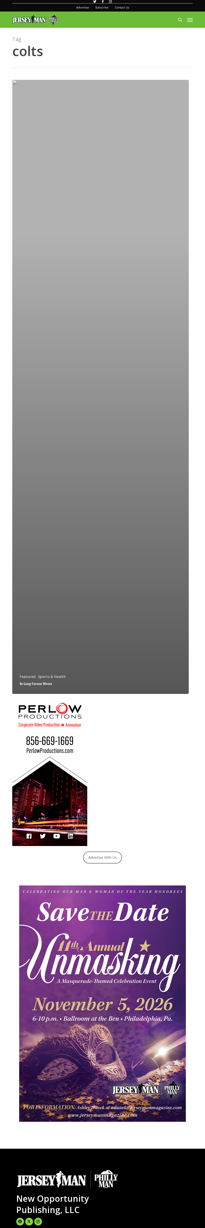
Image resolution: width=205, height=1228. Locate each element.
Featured (28, 676)
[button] (190, 19)
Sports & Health (52, 676)
